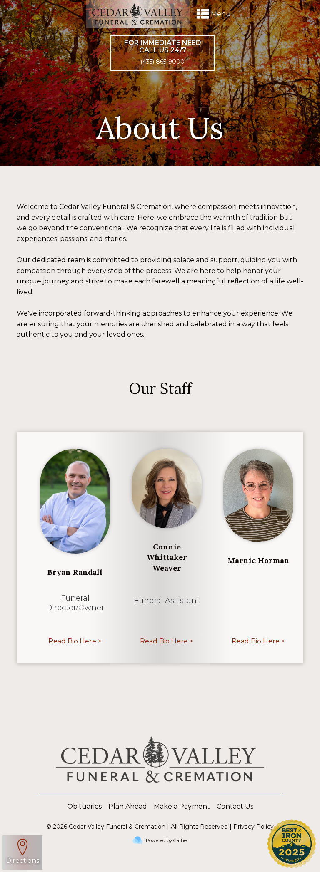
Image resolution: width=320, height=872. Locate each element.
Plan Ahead (127, 806)
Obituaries (84, 806)
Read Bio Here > (75, 641)
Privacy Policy (253, 826)
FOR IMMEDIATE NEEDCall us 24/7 (162, 46)
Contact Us (235, 806)
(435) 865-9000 (162, 61)
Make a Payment (182, 806)
